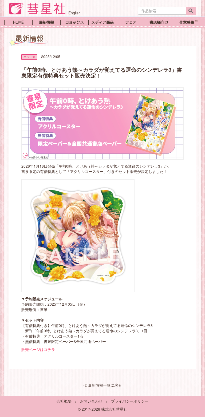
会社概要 (64, 401)
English (74, 12)
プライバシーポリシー (129, 401)
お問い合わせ (91, 401)
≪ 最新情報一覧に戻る (102, 385)
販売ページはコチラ (38, 349)
